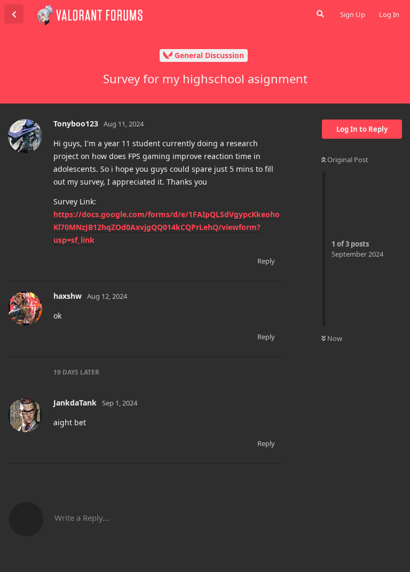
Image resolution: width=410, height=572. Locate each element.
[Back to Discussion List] (13, 13)
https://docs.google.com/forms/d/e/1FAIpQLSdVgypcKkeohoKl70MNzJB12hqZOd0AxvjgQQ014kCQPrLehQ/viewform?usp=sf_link (166, 227)
